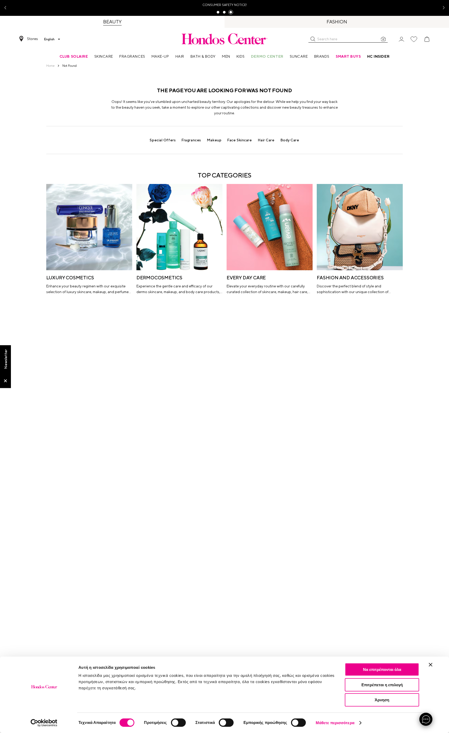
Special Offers (163, 140)
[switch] (178, 722)
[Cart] (427, 39)
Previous (7, 8)
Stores (32, 39)
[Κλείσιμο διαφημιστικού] (430, 664)
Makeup (214, 140)
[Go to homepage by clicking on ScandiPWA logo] (224, 38)
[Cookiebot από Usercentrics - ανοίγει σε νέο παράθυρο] (44, 723)
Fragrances (191, 140)
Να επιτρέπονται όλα (382, 669)
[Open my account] (401, 39)
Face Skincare (239, 140)
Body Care (289, 140)
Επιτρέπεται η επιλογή (382, 685)
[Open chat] (425, 719)
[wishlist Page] (414, 39)
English (49, 39)
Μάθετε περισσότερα (335, 723)
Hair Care (266, 140)
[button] (313, 39)
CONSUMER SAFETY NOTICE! (224, 5)
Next (441, 8)
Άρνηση (382, 700)
